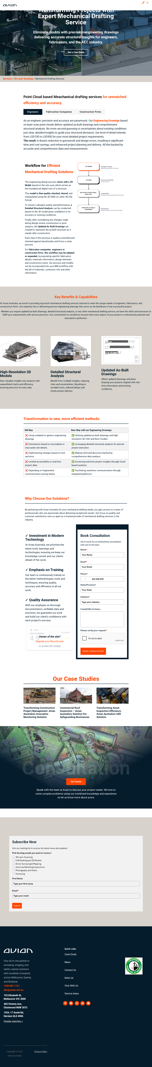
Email (83, 561)
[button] (14, 1052)
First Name (17, 878)
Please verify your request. (93, 630)
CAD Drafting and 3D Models (29, 860)
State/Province (88, 584)
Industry (85, 597)
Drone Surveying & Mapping (28, 863)
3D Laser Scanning (23, 78)
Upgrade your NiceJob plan (50, 641)
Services (7, 78)
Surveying (20, 873)
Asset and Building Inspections (30, 867)
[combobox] (86, 579)
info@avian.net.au (13, 990)
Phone (84, 573)
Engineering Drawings (106, 120)
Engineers (32, 112)
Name (83, 549)
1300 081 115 (11, 985)
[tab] (32, 112)
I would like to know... (90, 609)
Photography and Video (26, 870)
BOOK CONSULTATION (93, 651)
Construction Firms (90, 112)
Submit (17, 905)
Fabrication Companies (59, 112)
